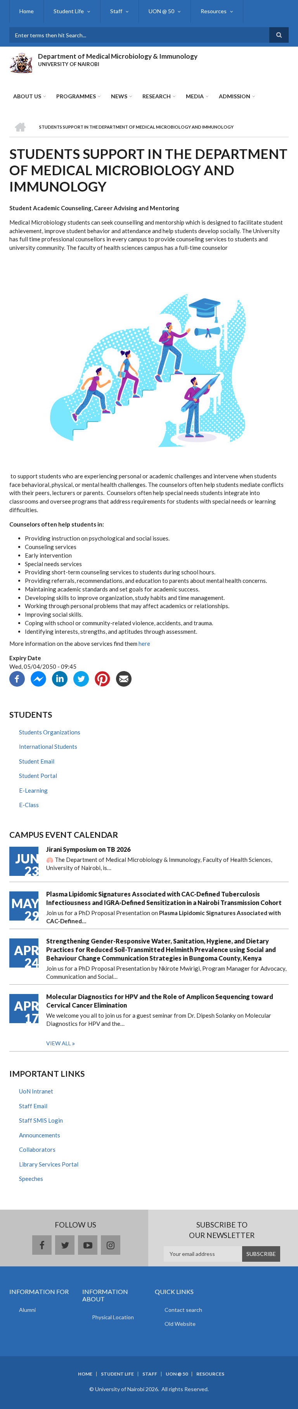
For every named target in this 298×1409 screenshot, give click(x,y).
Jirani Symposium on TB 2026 (88, 849)
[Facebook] (17, 677)
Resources (214, 11)
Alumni (27, 1309)
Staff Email (33, 1105)
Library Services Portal (48, 1164)
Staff (116, 11)
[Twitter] (81, 677)
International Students (48, 746)
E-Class (29, 804)
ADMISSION (234, 96)
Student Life (69, 11)
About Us (27, 96)
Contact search (183, 1309)
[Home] (20, 61)
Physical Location (113, 1317)
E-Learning (33, 790)
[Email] (124, 677)
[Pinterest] (102, 677)
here (144, 643)
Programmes (76, 96)
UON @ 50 (161, 11)
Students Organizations (49, 732)
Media (195, 96)
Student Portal (38, 775)
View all (58, 1043)
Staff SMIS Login (41, 1120)
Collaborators (37, 1149)
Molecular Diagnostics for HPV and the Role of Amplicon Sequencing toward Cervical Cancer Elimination (159, 1001)
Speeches (31, 1178)
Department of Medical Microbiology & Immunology (118, 56)
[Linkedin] (60, 677)
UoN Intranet (36, 1091)
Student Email (36, 761)
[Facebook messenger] (38, 677)
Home (26, 11)
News (119, 96)
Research (156, 96)
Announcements (39, 1135)
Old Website (180, 1323)
